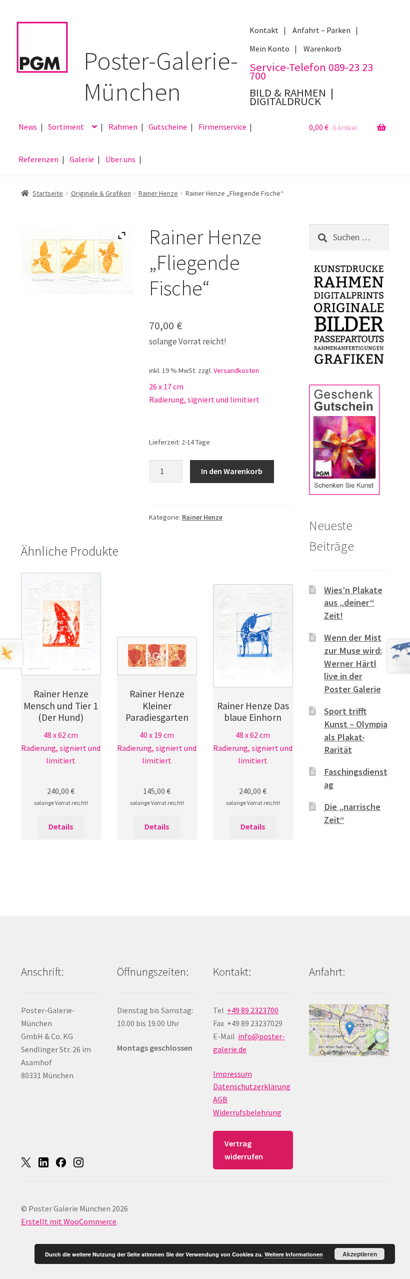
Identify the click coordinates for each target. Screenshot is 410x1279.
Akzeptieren (359, 1253)
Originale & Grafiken (101, 193)
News (27, 127)
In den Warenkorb (231, 471)
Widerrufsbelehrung (247, 1112)
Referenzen (38, 159)
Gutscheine (167, 127)
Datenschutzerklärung (251, 1086)
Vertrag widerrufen (243, 1149)
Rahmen (123, 127)
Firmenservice (222, 127)
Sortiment (66, 127)
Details (60, 826)
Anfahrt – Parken (321, 30)
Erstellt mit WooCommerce (68, 1221)
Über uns (121, 159)
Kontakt (264, 30)
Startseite (47, 193)
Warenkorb (323, 49)
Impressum (232, 1074)
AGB (220, 1099)
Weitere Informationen (293, 1254)
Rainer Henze (158, 193)
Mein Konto (270, 49)
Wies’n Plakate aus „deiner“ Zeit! (353, 603)
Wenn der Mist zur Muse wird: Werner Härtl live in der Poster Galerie (353, 663)
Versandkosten (236, 370)
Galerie (82, 159)
